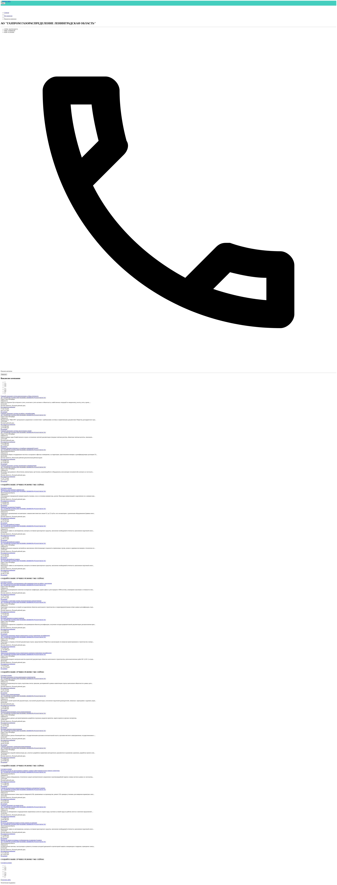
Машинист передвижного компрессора (12, 489)
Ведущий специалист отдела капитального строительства (18, 677)
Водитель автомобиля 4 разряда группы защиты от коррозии (19, 822)
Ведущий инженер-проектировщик (11, 729)
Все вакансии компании (8, 407)
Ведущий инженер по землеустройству (12, 618)
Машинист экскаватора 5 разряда (11, 507)
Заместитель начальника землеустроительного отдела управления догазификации (25, 635)
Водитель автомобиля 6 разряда (10, 542)
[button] (3, 3)
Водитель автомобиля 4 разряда (10, 524)
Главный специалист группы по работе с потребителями (18, 413)
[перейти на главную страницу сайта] (6, 1)
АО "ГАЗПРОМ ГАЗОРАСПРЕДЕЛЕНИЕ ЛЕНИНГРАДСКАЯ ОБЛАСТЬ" (23, 397)
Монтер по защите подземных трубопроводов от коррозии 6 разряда (21, 840)
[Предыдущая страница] (5, 382)
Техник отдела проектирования (10, 694)
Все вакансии (8, 16)
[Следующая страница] (5, 393)
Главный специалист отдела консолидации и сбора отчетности (19, 396)
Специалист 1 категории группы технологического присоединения (21, 601)
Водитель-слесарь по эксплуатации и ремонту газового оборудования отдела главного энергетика (30, 770)
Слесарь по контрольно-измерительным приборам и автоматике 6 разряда (23, 788)
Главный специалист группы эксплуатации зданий (16, 431)
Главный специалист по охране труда (12, 805)
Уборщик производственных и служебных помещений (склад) (19, 448)
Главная (6, 12)
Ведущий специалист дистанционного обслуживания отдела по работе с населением (26, 583)
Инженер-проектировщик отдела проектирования (16, 712)
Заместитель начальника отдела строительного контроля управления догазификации (26, 653)
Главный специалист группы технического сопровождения (18, 465)
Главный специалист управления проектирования (16, 746)
